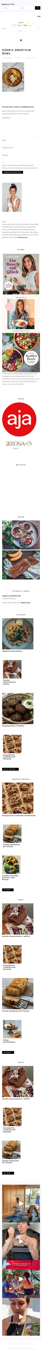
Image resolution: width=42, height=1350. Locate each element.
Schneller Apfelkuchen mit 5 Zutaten (11, 845)
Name (4, 140)
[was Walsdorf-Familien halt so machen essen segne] (21, 1279)
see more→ (8, 889)
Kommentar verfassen (31, 57)
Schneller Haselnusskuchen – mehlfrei (10, 682)
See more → (8, 1052)
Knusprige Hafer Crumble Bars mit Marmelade (9, 757)
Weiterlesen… (23, 237)
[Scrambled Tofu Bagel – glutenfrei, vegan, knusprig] (11, 873)
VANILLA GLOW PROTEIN (11, 596)
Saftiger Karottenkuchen (9, 1041)
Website (5, 155)
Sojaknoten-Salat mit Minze (12, 651)
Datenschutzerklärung (14, 1349)
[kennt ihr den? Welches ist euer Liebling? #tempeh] (21, 1317)
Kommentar (6, 118)
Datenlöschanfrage (29, 1349)
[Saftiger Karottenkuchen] (12, 1038)
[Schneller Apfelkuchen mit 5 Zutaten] (12, 842)
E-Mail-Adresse (8, 148)
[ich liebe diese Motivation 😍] (21, 1203)
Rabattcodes (26, 602)
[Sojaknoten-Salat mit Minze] (17, 649)
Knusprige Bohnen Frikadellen (13, 726)
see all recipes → (10, 769)
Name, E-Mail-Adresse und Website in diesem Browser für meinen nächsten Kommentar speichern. (20, 166)
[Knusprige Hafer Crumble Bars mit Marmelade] (12, 753)
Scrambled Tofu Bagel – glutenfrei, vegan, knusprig (10, 877)
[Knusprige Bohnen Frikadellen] (17, 723)
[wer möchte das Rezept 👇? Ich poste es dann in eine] (21, 1241)
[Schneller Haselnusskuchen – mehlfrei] (12, 678)
